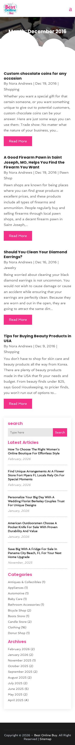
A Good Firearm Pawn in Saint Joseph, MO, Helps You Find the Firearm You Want (34, 162)
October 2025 (18, 666)
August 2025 (17, 677)
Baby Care (15, 599)
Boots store (16, 616)
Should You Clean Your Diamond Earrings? (35, 254)
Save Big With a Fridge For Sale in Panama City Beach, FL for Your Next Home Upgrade (34, 553)
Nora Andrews (20, 83)
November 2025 (19, 660)
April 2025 (16, 700)
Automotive (16, 593)
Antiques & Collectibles (24, 582)
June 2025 (16, 688)
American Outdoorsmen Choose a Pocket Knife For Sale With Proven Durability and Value (33, 527)
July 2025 (15, 683)
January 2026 (18, 654)
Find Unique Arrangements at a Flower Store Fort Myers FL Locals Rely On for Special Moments (36, 475)
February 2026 (19, 649)
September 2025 (20, 671)
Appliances (16, 587)
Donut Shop (16, 633)
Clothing (14, 627)
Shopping (11, 89)
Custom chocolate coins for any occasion (35, 76)
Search (60, 432)
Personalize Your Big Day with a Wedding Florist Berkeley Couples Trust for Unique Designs (36, 501)
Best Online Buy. (46, 735)
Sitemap (45, 739)
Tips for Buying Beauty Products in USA (37, 338)
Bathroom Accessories (24, 604)
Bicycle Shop (17, 610)
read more (18, 141)
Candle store (17, 621)
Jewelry (10, 268)
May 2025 (15, 694)
